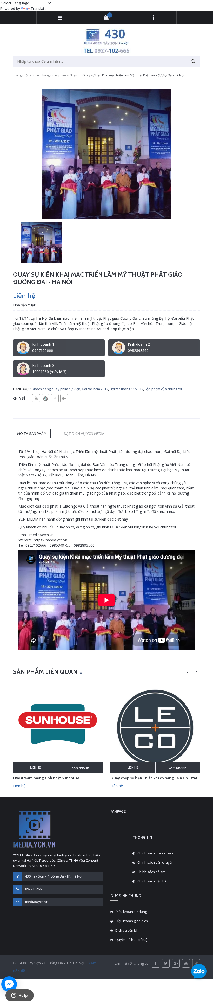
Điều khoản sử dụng (131, 911)
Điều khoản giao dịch (131, 921)
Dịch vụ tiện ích (126, 930)
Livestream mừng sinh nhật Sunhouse (46, 778)
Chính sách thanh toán (155, 853)
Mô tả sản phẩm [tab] (31, 433)
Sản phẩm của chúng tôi (163, 389)
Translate (38, 8)
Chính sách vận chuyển (155, 862)
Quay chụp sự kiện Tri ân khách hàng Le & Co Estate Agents (161, 778)
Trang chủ (20, 75)
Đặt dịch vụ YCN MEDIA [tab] (84, 433)
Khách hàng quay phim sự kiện (55, 75)
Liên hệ (35, 767)
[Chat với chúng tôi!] (9, 984)
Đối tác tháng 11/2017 (126, 389)
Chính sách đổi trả (151, 871)
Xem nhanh (80, 768)
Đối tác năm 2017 (95, 389)
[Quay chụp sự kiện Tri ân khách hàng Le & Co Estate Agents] (155, 727)
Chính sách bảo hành (154, 881)
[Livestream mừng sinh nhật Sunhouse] (58, 727)
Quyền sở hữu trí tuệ (131, 939)
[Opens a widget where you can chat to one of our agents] (19, 995)
